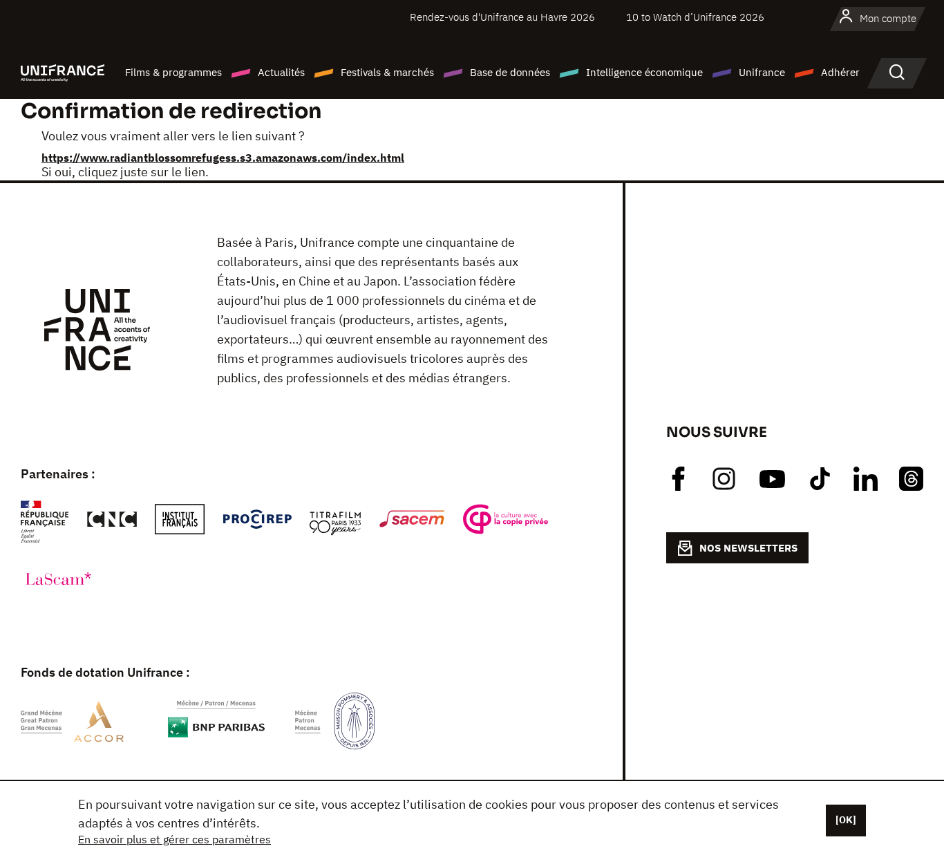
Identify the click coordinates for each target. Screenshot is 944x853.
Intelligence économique (644, 72)
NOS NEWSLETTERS (748, 547)
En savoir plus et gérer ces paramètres (174, 839)
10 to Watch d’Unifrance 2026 (695, 17)
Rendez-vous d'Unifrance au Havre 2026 (502, 17)
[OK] (846, 820)
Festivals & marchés (387, 72)
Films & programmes (173, 72)
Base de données (510, 72)
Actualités (281, 72)
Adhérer (840, 72)
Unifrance (762, 72)
